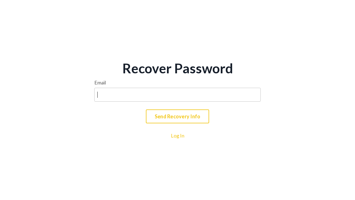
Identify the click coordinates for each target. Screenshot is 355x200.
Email (100, 82)
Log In (177, 135)
